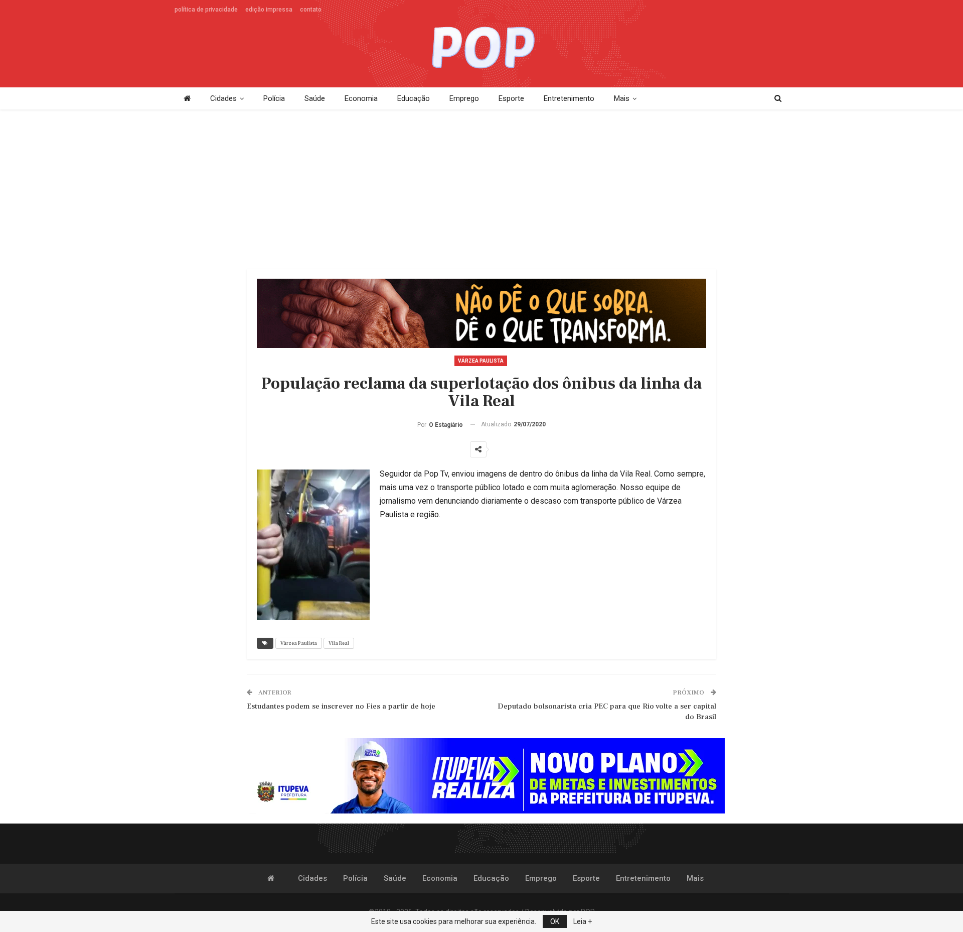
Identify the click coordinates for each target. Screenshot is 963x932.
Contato (311, 9)
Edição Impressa (268, 9)
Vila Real (339, 643)
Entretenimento (569, 98)
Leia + (582, 921)
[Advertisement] (481, 190)
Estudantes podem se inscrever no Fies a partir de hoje (341, 706)
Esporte (511, 98)
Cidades (223, 98)
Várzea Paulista (481, 361)
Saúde (314, 98)
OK (554, 921)
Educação (413, 98)
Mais (621, 98)
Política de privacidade (206, 9)
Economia (361, 98)
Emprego (464, 98)
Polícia (274, 98)
